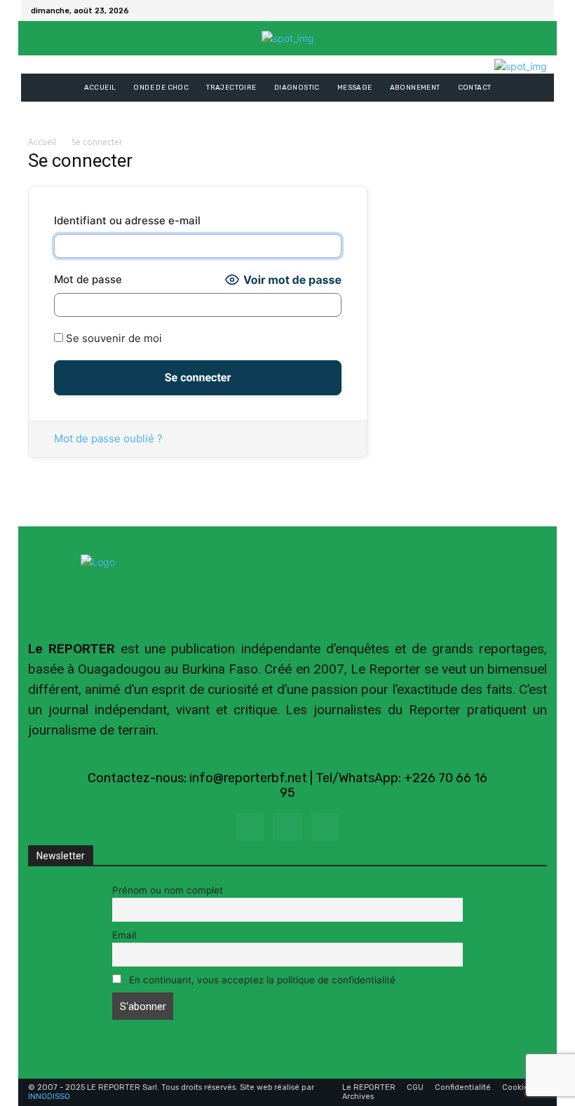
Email (124, 935)
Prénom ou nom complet (167, 890)
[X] (535, 10)
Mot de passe (88, 279)
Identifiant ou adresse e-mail (127, 220)
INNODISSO (49, 1096)
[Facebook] (518, 10)
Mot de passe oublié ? (108, 438)
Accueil (42, 142)
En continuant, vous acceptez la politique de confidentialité (260, 979)
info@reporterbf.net (248, 778)
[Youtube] (325, 826)
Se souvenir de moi (112, 338)
